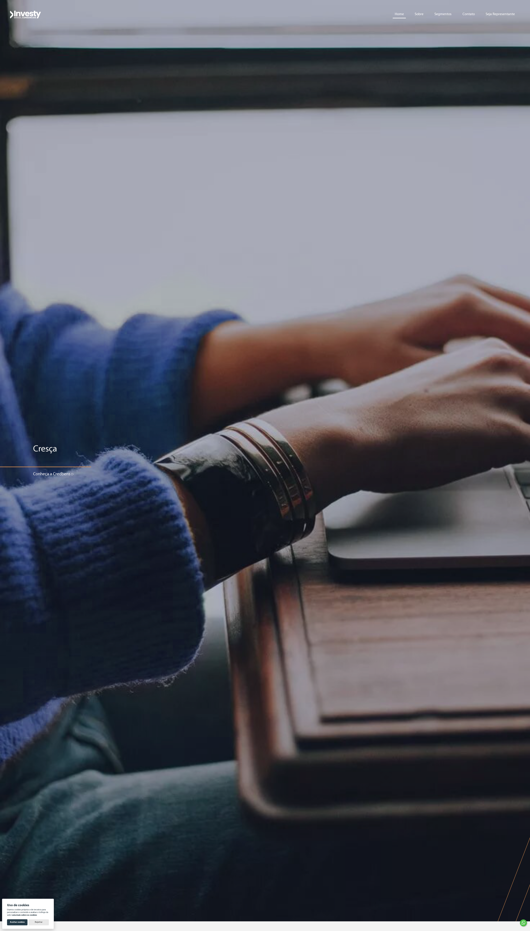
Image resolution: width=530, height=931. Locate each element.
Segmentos (442, 14)
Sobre (419, 14)
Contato (469, 14)
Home (399, 14)
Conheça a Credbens (52, 474)
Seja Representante (500, 14)
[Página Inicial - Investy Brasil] (25, 14)
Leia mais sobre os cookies (24, 915)
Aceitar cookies (17, 922)
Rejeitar (39, 922)
